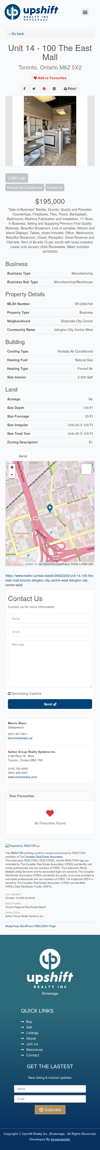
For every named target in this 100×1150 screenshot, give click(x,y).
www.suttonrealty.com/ (22, 777)
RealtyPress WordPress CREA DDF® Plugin (30, 926)
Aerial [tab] (23, 456)
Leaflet (29, 564)
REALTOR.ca (18, 853)
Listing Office (12, 912)
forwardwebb (60, 1139)
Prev (9, 131)
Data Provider (13, 903)
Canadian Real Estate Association (44, 856)
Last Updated (12, 893)
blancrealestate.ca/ (20, 738)
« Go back (16, 33)
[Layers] (86, 469)
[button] (85, 12)
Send (48, 704)
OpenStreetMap (47, 564)
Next (90, 131)
